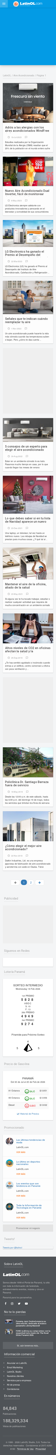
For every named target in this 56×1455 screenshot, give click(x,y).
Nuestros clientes (15, 1375)
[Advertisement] (28, 36)
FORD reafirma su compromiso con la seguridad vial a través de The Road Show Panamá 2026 (33, 1333)
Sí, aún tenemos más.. (28, 1345)
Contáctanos (13, 1388)
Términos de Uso (25, 1448)
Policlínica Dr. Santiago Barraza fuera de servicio (27, 783)
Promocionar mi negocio (28, 1228)
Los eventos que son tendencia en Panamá (28, 1184)
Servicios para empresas (19, 1380)
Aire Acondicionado (23, 75)
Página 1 (41, 75)
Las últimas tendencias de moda (30, 1141)
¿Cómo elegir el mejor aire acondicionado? (23, 847)
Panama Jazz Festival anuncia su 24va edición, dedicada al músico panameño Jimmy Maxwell (31, 1323)
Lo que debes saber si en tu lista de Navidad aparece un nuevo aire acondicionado (27, 520)
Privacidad (41, 1448)
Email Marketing (15, 1367)
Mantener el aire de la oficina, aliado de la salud (25, 586)
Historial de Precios (29, 1113)
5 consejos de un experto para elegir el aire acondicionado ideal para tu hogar (26, 448)
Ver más (20, 1152)
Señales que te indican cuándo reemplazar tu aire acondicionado (26, 320)
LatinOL (7, 75)
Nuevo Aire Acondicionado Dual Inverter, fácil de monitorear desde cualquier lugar (27, 192)
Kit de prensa (13, 1384)
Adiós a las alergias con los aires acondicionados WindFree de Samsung (27, 129)
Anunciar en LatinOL (17, 1362)
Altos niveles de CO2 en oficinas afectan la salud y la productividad (28, 649)
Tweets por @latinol (12, 1247)
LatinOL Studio (14, 1371)
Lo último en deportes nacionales (28, 1163)
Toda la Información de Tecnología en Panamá (29, 1206)
